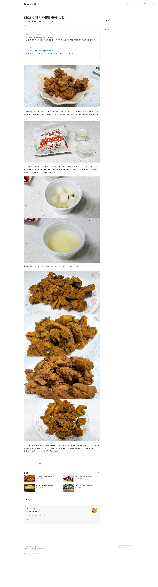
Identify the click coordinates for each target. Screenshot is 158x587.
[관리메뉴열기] (154, 3)
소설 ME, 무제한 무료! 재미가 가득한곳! (39, 51)
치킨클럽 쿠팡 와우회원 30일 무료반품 (39, 37)
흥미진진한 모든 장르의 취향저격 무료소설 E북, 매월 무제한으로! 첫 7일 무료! (50, 53)
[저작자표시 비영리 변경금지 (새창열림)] (44, 463)
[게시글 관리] (32, 463)
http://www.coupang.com (34, 34)
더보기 (98, 473)
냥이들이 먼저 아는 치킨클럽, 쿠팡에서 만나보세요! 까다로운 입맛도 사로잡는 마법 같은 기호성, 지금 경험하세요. (60, 40)
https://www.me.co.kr (32, 48)
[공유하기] (30, 463)
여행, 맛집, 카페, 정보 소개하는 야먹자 (37, 515)
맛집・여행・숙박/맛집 (30, 22)
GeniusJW (30, 4)
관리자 (39, 546)
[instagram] (29, 554)
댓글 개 (26, 499)
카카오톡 (35, 546)
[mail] (38, 554)
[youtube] (33, 554)
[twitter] (25, 554)
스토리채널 (29, 546)
